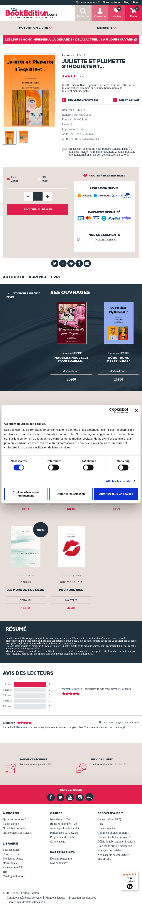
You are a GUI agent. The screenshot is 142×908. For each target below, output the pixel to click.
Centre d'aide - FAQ (109, 819)
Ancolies (25, 581)
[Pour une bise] (71, 546)
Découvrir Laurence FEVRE (23, 295)
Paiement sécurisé (33, 759)
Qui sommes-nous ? (88, 2)
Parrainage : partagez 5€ (64, 832)
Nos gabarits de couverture (113, 854)
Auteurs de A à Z (13, 867)
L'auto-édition (11, 823)
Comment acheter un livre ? (113, 837)
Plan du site (104, 859)
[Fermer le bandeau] (136, 410)
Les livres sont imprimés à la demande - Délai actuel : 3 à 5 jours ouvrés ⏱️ (71, 39)
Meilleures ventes (13, 858)
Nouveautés (10, 863)
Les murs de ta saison (25, 589)
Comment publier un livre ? (113, 832)
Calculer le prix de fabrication (114, 846)
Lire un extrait (129, 100)
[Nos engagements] (104, 239)
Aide (135, 2)
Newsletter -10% (60, 819)
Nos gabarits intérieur (109, 850)
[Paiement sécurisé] (104, 219)
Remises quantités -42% (64, 823)
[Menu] (136, 873)
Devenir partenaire (61, 858)
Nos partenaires (59, 863)
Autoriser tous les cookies (116, 493)
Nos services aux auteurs (17, 832)
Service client (101, 759)
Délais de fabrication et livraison (116, 841)
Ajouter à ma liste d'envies (106, 175)
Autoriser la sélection (71, 493)
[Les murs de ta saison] (25, 546)
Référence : (68, 109)
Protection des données (82, 897)
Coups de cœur (12, 854)
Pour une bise (71, 589)
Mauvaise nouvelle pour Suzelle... (71, 359)
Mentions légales (55, 897)
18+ (5, 871)
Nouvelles (25, 599)
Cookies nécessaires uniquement (26, 494)
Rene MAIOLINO (71, 581)
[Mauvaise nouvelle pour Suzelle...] (71, 322)
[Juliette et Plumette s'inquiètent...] (29, 126)
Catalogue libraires (14, 876)
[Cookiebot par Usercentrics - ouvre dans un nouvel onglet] (112, 410)
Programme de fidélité (63, 837)
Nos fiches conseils (14, 828)
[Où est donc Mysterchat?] (118, 322)
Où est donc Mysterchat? (118, 359)
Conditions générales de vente (24, 897)
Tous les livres (11, 849)
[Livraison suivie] (104, 196)
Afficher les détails (118, 481)
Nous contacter (112, 2)
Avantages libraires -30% (64, 828)
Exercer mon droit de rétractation (26, 902)
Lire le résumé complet (82, 100)
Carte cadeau (57, 841)
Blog (126, 2)
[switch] (53, 467)
